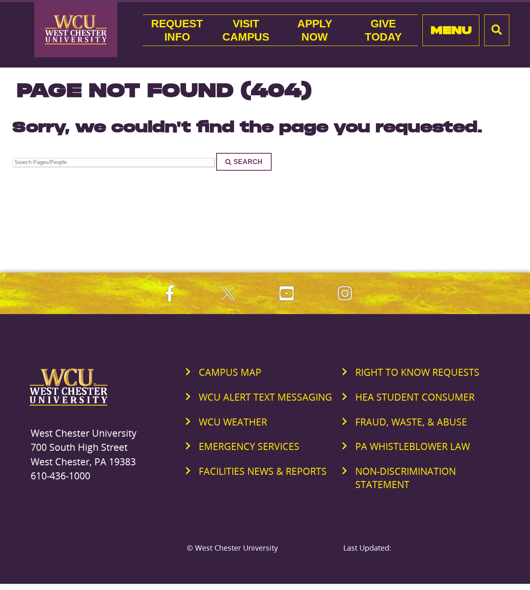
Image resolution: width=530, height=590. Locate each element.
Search (248, 161)
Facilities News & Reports (263, 471)
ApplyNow (314, 30)
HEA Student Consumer (415, 397)
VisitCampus (245, 30)
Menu (451, 30)
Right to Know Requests (417, 372)
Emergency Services (249, 446)
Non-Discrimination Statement (405, 477)
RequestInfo (177, 30)
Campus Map (230, 372)
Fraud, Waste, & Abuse (411, 421)
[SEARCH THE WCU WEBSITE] (496, 30)
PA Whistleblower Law (412, 446)
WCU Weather (233, 421)
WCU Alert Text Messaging (265, 397)
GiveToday (383, 30)
